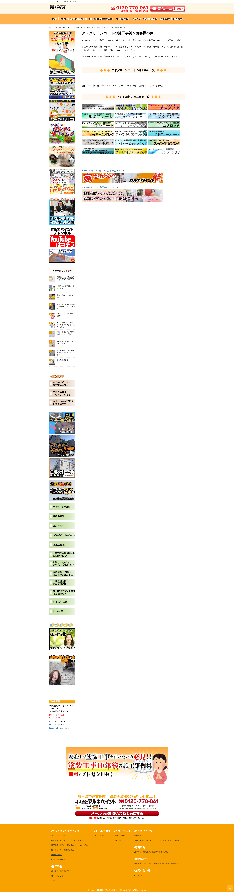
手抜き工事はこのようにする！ (66, 296)
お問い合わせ (139, 875)
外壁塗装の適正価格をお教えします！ (66, 287)
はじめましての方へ (59, 836)
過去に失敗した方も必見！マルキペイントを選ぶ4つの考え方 (158, 840)
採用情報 (117, 840)
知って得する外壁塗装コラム (62, 850)
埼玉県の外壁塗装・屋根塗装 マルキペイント (118, 890)
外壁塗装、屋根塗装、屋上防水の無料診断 (151, 852)
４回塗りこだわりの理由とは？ (66, 315)
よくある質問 (100, 836)
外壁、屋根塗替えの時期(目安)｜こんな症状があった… (66, 334)
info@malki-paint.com (64, 728)
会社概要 (137, 836)
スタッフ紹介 (119, 836)
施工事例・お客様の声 (60, 871)
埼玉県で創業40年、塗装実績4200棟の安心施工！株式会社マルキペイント (95, 801)
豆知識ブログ (56, 855)
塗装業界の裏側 (62, 360)
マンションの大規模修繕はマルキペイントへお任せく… (66, 306)
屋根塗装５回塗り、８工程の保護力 (66, 342)
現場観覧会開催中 (58, 859)
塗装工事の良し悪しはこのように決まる (67, 840)
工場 (53, 881)
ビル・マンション (58, 876)
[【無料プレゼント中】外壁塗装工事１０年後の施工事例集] (117, 748)
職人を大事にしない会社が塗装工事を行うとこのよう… (66, 353)
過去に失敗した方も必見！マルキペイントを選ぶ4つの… (66, 325)
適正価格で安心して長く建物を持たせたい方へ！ (70, 845)
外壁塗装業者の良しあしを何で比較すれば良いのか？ (66, 279)
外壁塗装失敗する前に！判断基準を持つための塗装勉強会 (157, 863)
